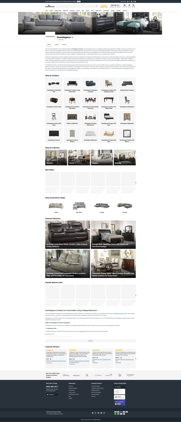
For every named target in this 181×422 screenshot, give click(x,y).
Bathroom (106, 10)
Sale (46, 10)
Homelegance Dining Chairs (127, 106)
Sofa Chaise (79, 212)
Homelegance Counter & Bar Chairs (54, 124)
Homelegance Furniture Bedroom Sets (90, 124)
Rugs (92, 10)
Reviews (64, 44)
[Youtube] (135, 1)
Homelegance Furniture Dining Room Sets (90, 107)
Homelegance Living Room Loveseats (90, 91)
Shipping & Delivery (95, 390)
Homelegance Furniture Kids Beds (109, 140)
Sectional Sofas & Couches (127, 90)
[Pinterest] (131, 1)
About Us (71, 386)
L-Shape (102, 212)
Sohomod (49, 318)
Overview (49, 44)
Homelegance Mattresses (90, 140)
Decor (87, 10)
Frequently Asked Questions (97, 388)
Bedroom (65, 10)
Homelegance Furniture (118, 313)
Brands (119, 10)
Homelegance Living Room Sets (54, 91)
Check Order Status (95, 386)
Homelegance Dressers (54, 140)
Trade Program (72, 392)
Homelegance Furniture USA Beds (108, 124)
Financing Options (95, 394)
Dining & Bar (58, 10)
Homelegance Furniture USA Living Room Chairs (108, 91)
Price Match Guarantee (74, 394)
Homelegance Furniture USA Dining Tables (108, 107)
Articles (70, 398)
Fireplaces (98, 10)
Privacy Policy (72, 390)
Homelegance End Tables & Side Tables (72, 107)
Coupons (125, 10)
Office (78, 10)
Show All (90, 340)
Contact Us (51, 394)
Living (51, 10)
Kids (83, 10)
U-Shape (125, 212)
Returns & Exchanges (96, 392)
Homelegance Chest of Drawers (72, 140)
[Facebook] (127, 1)
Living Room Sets (83, 331)
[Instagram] (133, 1)
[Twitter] (129, 1)
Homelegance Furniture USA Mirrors (127, 140)
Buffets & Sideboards (72, 123)
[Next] (135, 157)
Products (57, 44)
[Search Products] (96, 6)
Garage (113, 10)
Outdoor (72, 10)
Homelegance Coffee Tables (54, 106)
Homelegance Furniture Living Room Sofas (72, 91)
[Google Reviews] (119, 391)
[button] (77, 6)
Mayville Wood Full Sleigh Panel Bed (59, 360)
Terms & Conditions (73, 388)
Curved (56, 212)
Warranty (93, 396)
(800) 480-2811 (52, 387)
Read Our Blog (123, 1)
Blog (70, 396)
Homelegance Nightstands (127, 123)
